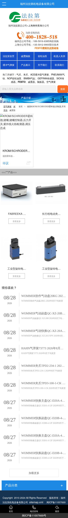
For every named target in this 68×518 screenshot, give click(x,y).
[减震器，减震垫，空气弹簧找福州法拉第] (38, 34)
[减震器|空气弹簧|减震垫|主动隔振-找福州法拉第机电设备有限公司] (24, 16)
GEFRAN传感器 (46, 78)
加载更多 (34, 473)
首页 (21, 106)
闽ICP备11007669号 (34, 515)
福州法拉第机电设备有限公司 (37, 3)
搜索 (62, 89)
